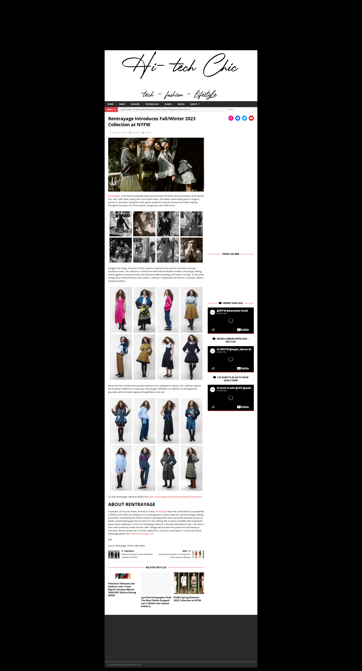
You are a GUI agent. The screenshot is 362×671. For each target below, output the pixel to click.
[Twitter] (244, 118)
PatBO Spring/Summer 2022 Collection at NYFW (187, 599)
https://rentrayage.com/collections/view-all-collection (175, 496)
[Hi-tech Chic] (181, 99)
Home (110, 104)
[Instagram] (230, 118)
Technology (152, 104)
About (193, 104)
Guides (168, 104)
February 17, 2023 (119, 132)
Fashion (135, 104)
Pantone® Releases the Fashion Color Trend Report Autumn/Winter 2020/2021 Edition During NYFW (122, 589)
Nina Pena (135, 132)
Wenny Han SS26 (233, 303)
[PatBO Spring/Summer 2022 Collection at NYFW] (189, 583)
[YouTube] (251, 118)
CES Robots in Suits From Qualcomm (232, 379)
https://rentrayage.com (142, 533)
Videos (181, 104)
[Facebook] (237, 118)
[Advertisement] (181, 27)
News (122, 104)
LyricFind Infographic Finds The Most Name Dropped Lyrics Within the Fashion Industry (156, 602)
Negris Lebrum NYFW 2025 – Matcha (233, 340)
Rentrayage (114, 196)
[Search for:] (240, 109)
